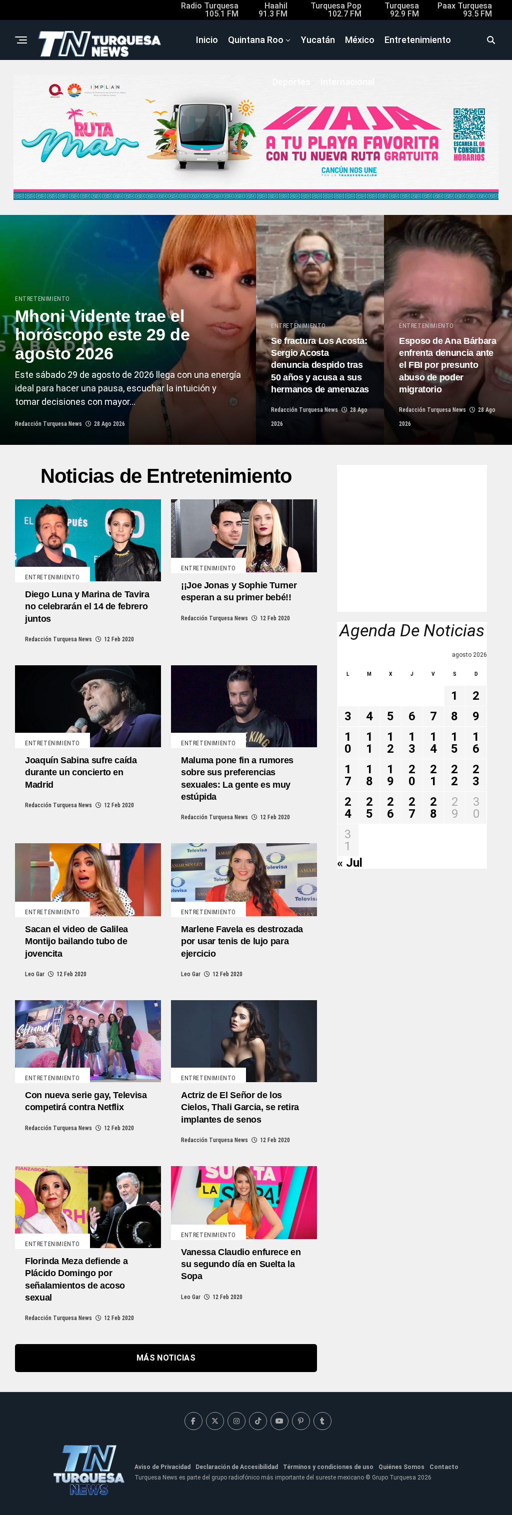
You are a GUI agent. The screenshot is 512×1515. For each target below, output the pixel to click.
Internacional (347, 81)
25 (369, 808)
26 (390, 808)
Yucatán (318, 39)
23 (476, 775)
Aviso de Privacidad (162, 1467)
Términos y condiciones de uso (328, 1467)
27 (412, 808)
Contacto (444, 1467)
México (359, 39)
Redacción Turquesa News (48, 423)
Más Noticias (166, 1358)
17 (348, 775)
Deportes (291, 81)
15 (454, 743)
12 (390, 743)
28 (433, 808)
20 (412, 775)
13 (412, 743)
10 (348, 743)
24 (348, 808)
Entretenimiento (417, 39)
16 (476, 743)
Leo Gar (34, 974)
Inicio (207, 39)
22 (454, 775)
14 (433, 743)
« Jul (349, 863)
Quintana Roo (256, 39)
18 (369, 775)
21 (433, 775)
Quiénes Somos (401, 1467)
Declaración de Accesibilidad (237, 1467)
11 (369, 743)
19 (390, 775)
